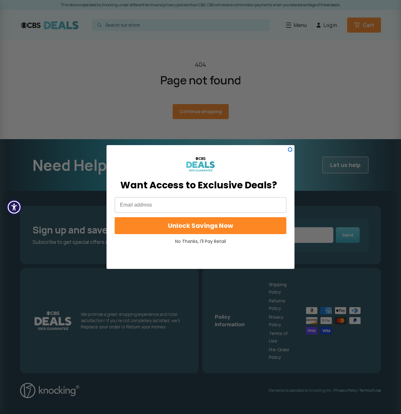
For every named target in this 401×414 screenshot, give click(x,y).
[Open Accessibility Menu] (14, 207)
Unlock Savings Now (200, 225)
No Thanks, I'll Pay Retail (200, 241)
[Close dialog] (290, 149)
